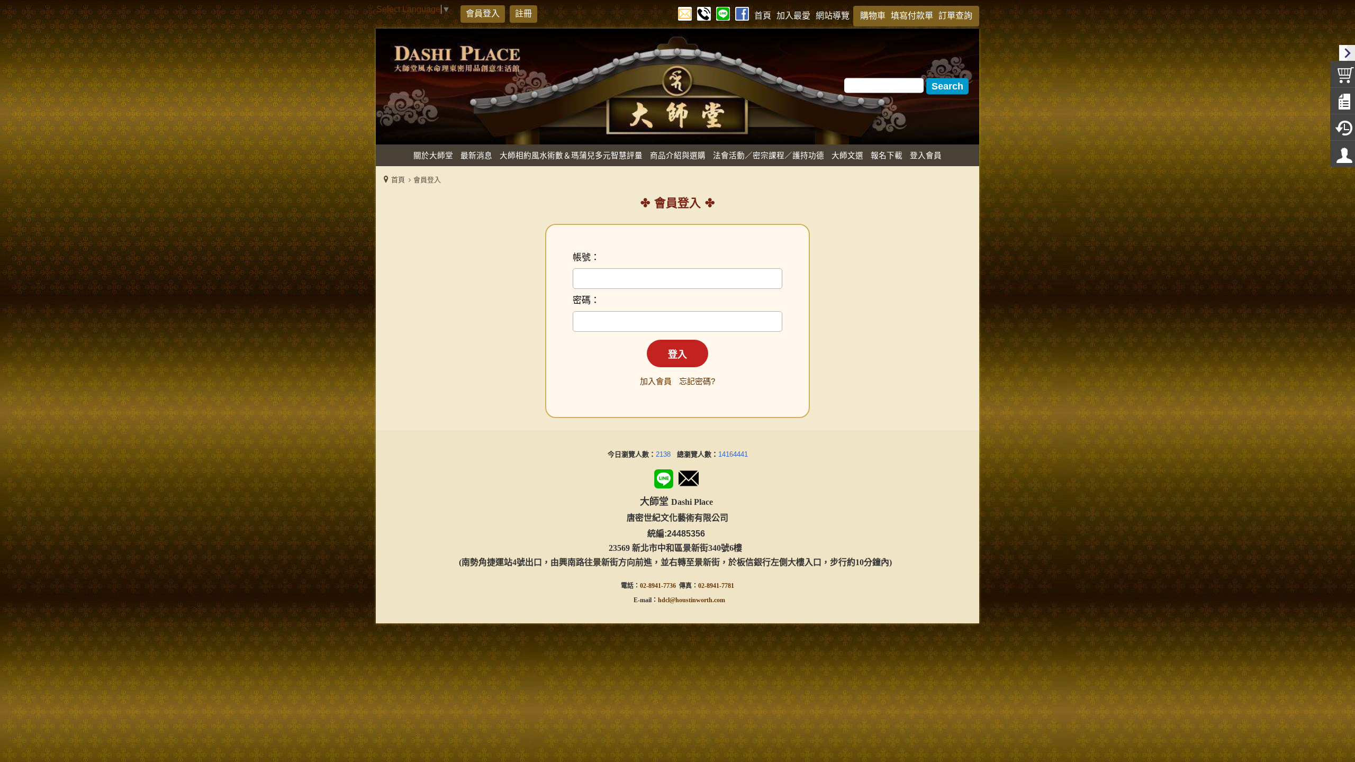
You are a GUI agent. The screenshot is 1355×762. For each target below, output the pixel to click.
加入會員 (656, 381)
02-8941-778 (714, 585)
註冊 (523, 13)
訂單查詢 (955, 15)
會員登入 (483, 13)
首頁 (398, 180)
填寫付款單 (912, 15)
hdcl (664, 600)
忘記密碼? (697, 381)
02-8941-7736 (658, 585)
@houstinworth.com (697, 600)
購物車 (873, 15)
